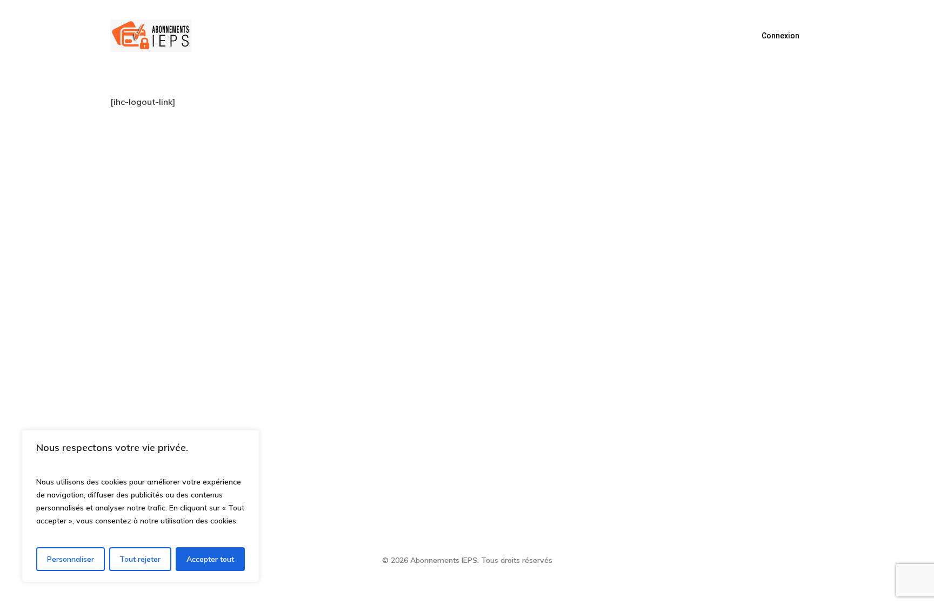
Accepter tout (210, 559)
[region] (140, 506)
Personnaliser (70, 559)
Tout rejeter (140, 559)
